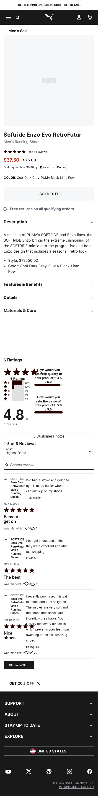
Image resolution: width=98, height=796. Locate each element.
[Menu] (8, 17)
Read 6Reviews (36, 152)
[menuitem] (8, 771)
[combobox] (49, 451)
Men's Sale (18, 30)
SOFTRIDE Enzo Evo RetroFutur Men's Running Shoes (17, 488)
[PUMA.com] (49, 17)
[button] (18, 382)
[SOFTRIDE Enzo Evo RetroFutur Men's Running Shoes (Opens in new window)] (6, 489)
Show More (18, 665)
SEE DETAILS (72, 5)
